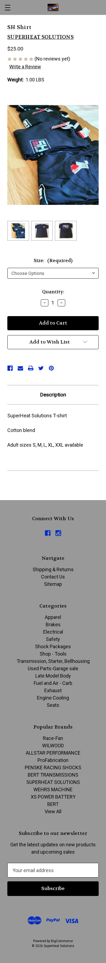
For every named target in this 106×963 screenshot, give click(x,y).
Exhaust (53, 690)
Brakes (53, 624)
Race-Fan (53, 738)
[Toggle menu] (7, 7)
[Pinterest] (51, 368)
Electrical (53, 632)
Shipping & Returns (53, 569)
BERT (53, 804)
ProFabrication (53, 760)
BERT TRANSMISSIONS (53, 775)
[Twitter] (41, 368)
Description (53, 395)
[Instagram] (58, 533)
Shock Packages (53, 646)
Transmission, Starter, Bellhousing (53, 661)
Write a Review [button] (25, 66)
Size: (53, 260)
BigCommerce (62, 941)
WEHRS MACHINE (53, 789)
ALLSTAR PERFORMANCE (53, 753)
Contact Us (53, 577)
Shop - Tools (53, 654)
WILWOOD (53, 745)
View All (53, 811)
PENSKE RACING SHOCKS (53, 767)
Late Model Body (53, 676)
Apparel (53, 617)
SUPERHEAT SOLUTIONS (53, 782)
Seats (53, 705)
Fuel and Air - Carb (53, 683)
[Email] (20, 368)
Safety (53, 639)
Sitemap (53, 584)
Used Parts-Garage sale (53, 668)
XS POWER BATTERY (53, 797)
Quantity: (53, 292)
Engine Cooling (53, 698)
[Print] (30, 368)
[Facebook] (10, 368)
